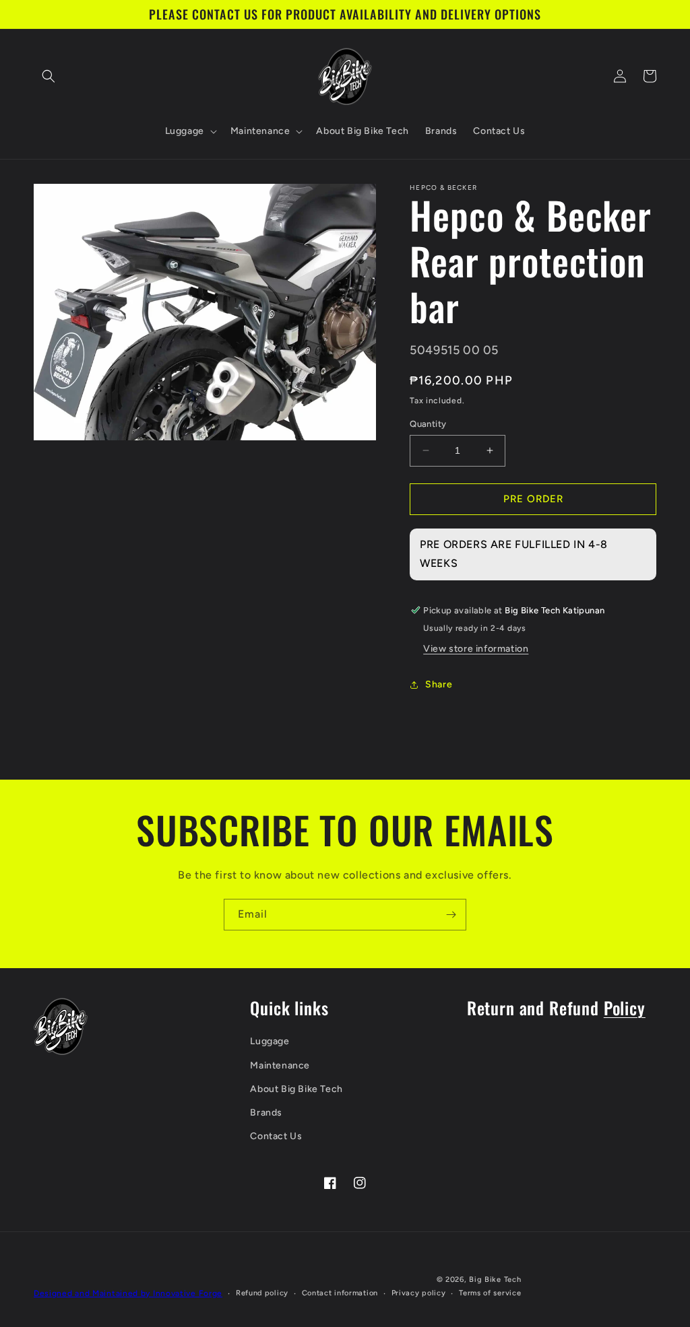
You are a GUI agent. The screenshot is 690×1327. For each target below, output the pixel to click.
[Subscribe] (451, 914)
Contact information (340, 1293)
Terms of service (490, 1293)
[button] (48, 76)
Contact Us (276, 1136)
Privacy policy (418, 1293)
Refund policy (262, 1293)
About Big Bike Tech (296, 1089)
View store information (475, 648)
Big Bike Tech (495, 1279)
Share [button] (438, 684)
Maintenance (280, 1065)
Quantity (428, 424)
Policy (625, 1007)
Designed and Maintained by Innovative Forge (128, 1293)
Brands (266, 1112)
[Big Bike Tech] (61, 1026)
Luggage (269, 1041)
